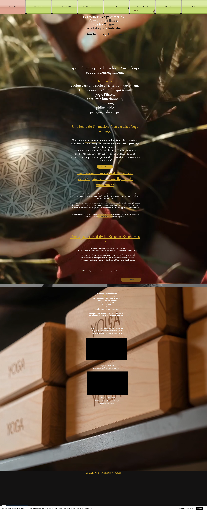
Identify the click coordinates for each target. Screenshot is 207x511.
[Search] (128, 8)
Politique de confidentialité (86, 508)
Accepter (199, 508)
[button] (154, 11)
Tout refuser (190, 508)
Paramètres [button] (182, 508)
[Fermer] (205, 508)
